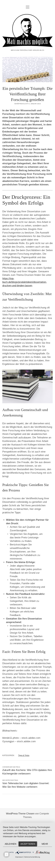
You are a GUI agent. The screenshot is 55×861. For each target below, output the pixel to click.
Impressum (19, 857)
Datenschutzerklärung (32, 857)
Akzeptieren (27, 843)
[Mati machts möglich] (27, 45)
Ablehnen (10, 843)
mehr (45, 843)
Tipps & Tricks (23, 755)
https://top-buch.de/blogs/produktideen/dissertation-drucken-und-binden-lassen (24, 282)
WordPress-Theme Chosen (20, 813)
